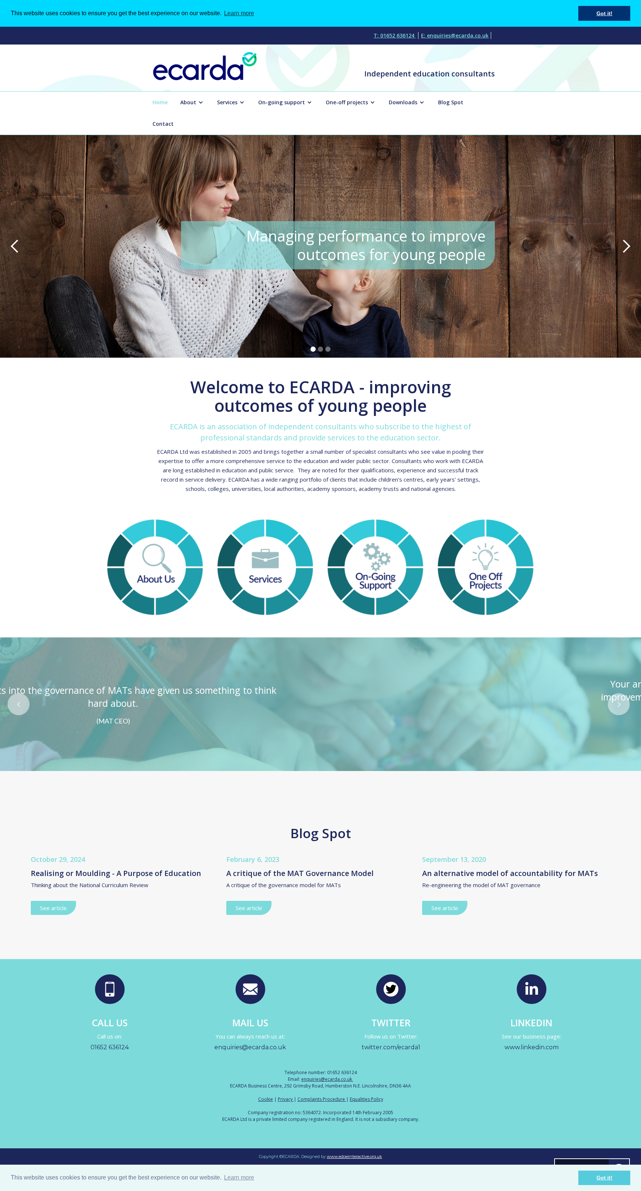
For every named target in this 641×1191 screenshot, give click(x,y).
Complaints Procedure (322, 1099)
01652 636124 (110, 1047)
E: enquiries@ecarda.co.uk (455, 35)
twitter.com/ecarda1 (391, 1047)
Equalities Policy (366, 1099)
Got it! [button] (604, 1178)
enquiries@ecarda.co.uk (250, 1047)
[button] (192, 102)
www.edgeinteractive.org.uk (354, 1156)
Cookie (265, 1099)
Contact (163, 123)
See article (53, 908)
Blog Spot (450, 102)
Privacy (286, 1099)
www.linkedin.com (531, 1047)
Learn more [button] (239, 1177)
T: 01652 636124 (395, 35)
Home (160, 102)
